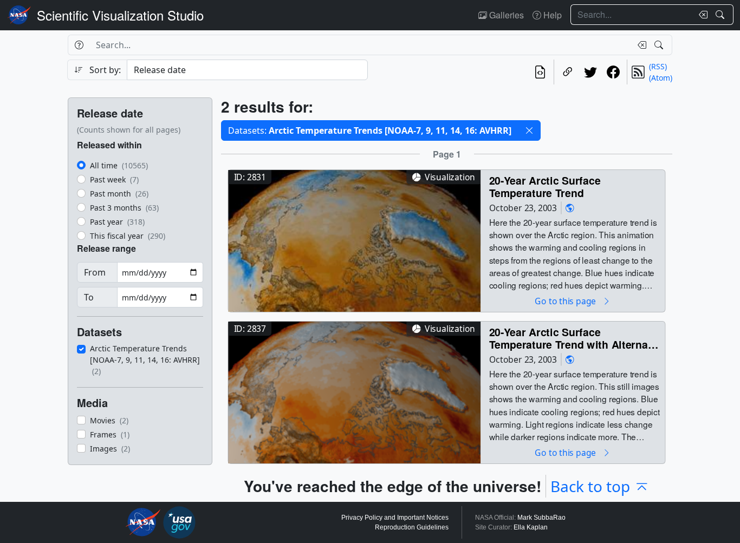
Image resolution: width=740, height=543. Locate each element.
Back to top (590, 486)
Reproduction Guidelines (412, 527)
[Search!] (721, 14)
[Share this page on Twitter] (590, 72)
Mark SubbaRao (541, 517)
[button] (529, 130)
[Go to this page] (354, 239)
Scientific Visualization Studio (120, 14)
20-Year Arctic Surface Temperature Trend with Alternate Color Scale (573, 338)
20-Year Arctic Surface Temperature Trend (545, 186)
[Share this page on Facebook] (613, 72)
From (95, 272)
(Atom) (660, 78)
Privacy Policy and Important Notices (395, 517)
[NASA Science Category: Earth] (570, 207)
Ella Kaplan (531, 527)
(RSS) (658, 66)
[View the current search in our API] (540, 72)
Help (551, 15)
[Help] (79, 45)
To (89, 297)
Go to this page (566, 300)
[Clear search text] (701, 14)
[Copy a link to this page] (568, 72)
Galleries (505, 15)
